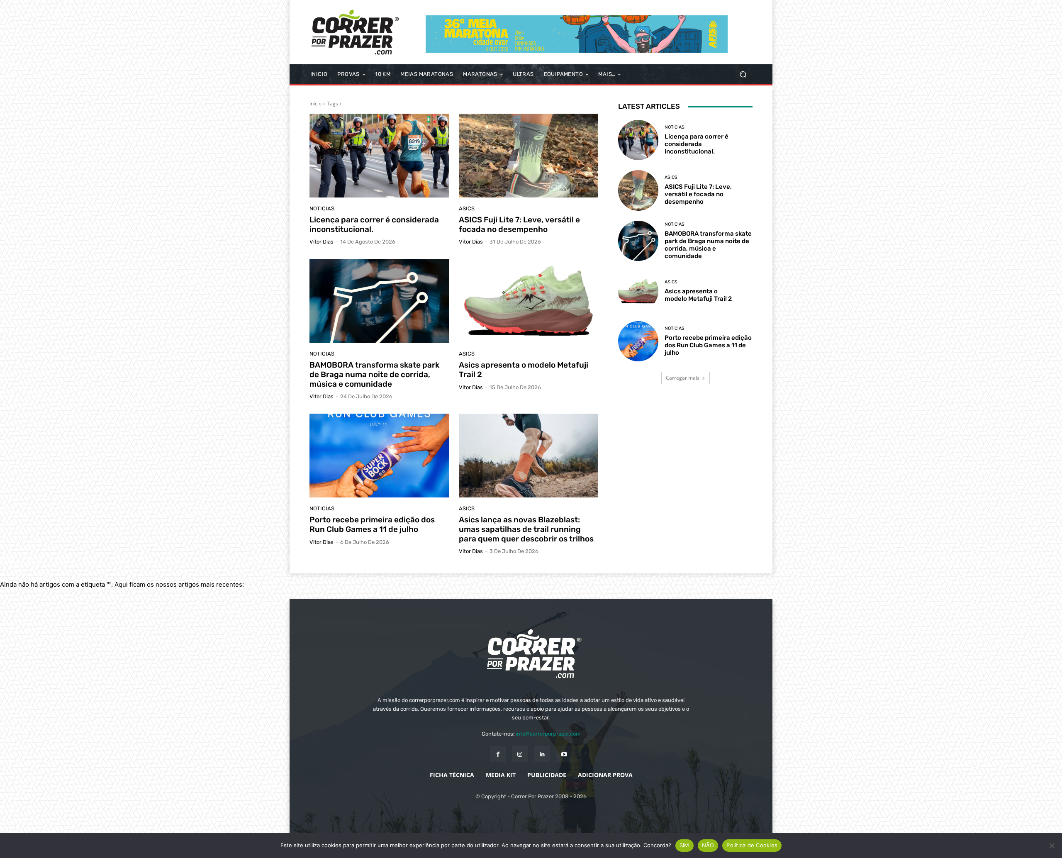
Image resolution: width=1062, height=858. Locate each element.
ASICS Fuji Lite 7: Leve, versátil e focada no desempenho (519, 224)
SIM (684, 845)
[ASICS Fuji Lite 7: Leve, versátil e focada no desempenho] (528, 155)
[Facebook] (498, 754)
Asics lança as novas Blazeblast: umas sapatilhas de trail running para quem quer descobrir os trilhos (526, 529)
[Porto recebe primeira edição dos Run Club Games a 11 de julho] (379, 455)
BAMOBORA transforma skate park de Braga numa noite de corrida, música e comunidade (374, 374)
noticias (321, 208)
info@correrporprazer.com (548, 734)
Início (315, 103)
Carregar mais (682, 377)
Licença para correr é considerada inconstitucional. (374, 224)
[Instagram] (520, 754)
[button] (743, 74)
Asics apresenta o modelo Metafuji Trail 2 (523, 369)
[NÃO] (1051, 845)
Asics (467, 208)
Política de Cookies (751, 845)
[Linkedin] (542, 754)
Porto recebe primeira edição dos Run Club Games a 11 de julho (372, 524)
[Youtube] (564, 754)
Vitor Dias (321, 242)
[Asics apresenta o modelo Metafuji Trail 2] (528, 301)
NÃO (708, 845)
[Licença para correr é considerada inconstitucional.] (379, 155)
